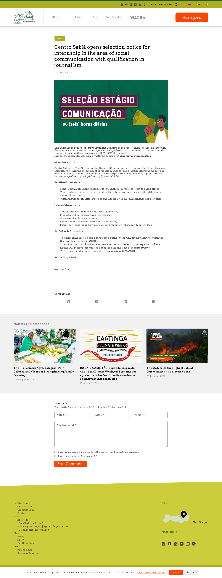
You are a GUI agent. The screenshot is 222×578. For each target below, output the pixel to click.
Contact (22, 513)
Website (139, 414)
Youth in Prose (26, 543)
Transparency (25, 510)
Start (96, 17)
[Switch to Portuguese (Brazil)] (198, 4)
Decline (191, 572)
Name (61, 414)
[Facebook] (126, 4)
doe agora (192, 17)
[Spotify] (140, 4)
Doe (16, 546)
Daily (20, 539)
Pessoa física (24, 549)
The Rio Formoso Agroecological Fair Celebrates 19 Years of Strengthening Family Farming (44, 372)
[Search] (176, 4)
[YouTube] (131, 4)
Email (99, 414)
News (60, 38)
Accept (176, 572)
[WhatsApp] (153, 301)
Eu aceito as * (77, 456)
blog (55, 17)
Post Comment (70, 464)
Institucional (21, 503)
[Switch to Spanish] (205, 4)
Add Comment (66, 425)
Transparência (165, 4)
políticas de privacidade (151, 572)
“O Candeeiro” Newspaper (33, 529)
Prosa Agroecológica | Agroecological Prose (43, 526)
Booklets (22, 520)
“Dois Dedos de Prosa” (30, 523)
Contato (152, 4)
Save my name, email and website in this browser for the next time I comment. (98, 452)
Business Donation (28, 553)
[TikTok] (144, 4)
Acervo (18, 516)
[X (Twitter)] (97, 301)
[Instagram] (122, 4)
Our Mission (114, 17)
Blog (16, 533)
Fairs (78, 17)
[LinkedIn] (135, 4)
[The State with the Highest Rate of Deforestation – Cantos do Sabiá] (177, 346)
